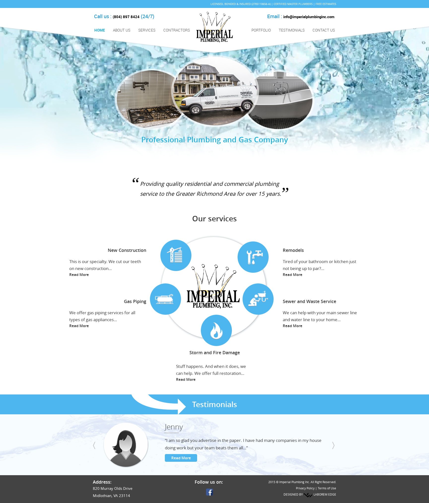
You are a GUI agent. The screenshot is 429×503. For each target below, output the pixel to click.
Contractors (176, 30)
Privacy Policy (305, 488)
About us (121, 30)
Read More (79, 274)
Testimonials (292, 30)
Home (99, 30)
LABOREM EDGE (325, 494)
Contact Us (324, 30)
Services (146, 30)
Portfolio (261, 30)
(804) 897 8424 (126, 16)
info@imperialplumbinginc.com (308, 16)
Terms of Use (327, 488)
